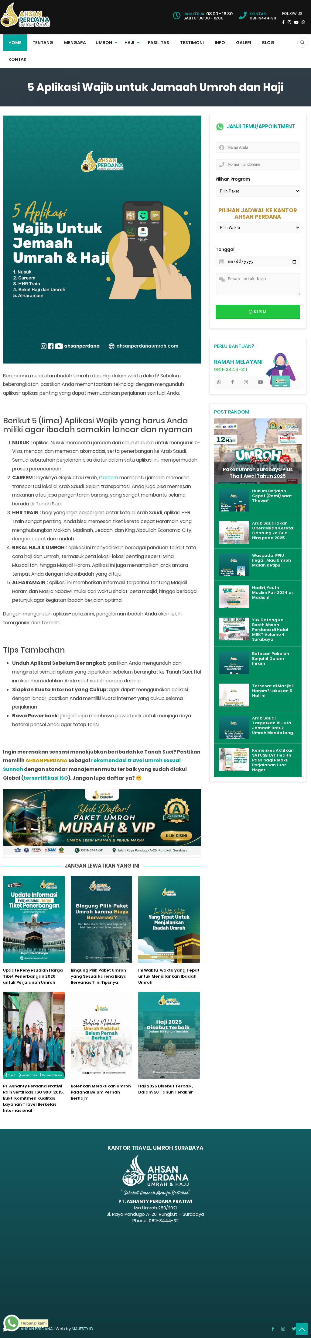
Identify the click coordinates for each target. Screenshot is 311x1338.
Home (15, 43)
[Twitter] (294, 1329)
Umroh (104, 43)
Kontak (17, 59)
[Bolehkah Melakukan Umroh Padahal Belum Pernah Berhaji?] (101, 1036)
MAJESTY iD (82, 1329)
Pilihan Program (233, 179)
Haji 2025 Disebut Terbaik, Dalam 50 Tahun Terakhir (165, 1089)
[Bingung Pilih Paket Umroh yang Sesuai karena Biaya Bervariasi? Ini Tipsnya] (101, 920)
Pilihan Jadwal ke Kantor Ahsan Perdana (257, 213)
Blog (268, 43)
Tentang (42, 43)
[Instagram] (283, 1329)
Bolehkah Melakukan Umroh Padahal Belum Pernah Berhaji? (101, 1092)
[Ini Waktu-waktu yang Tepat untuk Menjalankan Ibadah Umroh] (169, 920)
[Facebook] (273, 1329)
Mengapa (75, 43)
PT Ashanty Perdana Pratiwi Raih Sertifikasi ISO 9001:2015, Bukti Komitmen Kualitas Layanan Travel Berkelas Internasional (33, 1098)
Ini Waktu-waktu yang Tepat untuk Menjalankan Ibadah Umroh (169, 976)
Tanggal (225, 249)
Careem (108, 477)
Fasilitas (158, 43)
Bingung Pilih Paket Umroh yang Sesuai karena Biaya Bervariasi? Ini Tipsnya (99, 976)
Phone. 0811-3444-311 (155, 1220)
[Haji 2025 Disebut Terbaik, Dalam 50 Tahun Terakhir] (169, 1036)
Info (220, 43)
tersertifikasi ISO (45, 778)
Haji (129, 43)
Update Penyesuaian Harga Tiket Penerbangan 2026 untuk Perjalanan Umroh (33, 976)
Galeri (243, 43)
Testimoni (192, 43)
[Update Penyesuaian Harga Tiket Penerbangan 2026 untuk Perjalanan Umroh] (33, 920)
